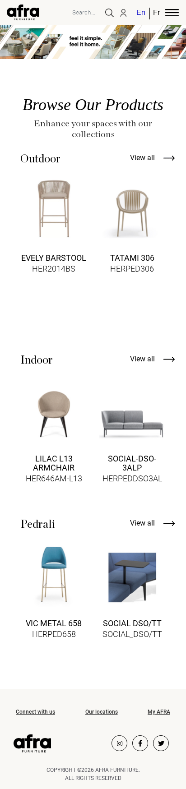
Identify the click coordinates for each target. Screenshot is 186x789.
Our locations (101, 712)
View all (143, 157)
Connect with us (35, 712)
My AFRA (159, 712)
